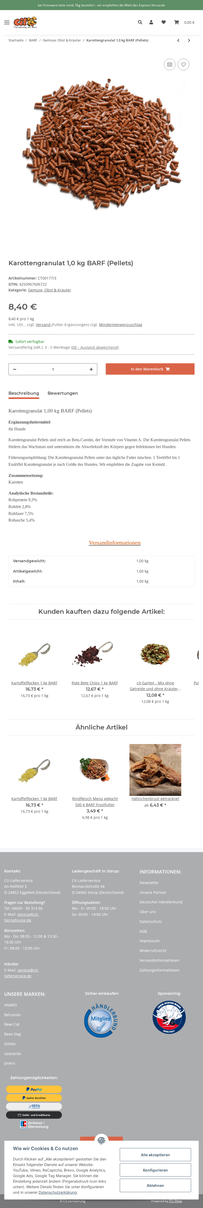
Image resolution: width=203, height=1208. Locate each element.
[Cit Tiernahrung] (25, 22)
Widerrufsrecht (153, 950)
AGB (143, 931)
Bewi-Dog (12, 1034)
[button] (141, 22)
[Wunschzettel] (163, 22)
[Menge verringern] (14, 369)
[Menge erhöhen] (91, 369)
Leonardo (12, 1053)
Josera (9, 1063)
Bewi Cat (12, 1024)
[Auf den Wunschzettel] (183, 64)
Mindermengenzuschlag (120, 324)
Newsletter (149, 882)
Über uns (148, 911)
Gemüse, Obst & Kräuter (49, 289)
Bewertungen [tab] (63, 393)
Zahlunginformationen (159, 970)
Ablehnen (155, 1185)
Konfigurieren (155, 1170)
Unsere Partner (153, 892)
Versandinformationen (159, 960)
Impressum (150, 940)
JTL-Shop (175, 1201)
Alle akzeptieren (155, 1155)
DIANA (10, 1043)
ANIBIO (10, 1004)
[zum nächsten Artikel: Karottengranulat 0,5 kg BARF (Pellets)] (189, 40)
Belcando (12, 1014)
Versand (44, 324)
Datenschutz (151, 921)
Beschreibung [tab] (23, 393)
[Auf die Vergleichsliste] (170, 64)
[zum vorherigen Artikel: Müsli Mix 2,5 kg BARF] (178, 40)
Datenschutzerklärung (58, 1192)
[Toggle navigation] (7, 18)
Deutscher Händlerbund (161, 901)
